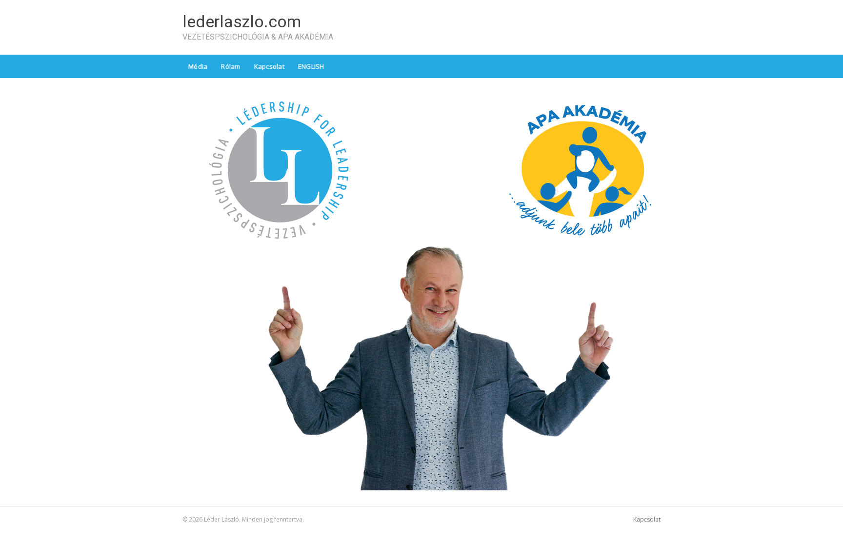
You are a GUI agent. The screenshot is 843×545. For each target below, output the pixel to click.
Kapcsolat (269, 66)
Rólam (230, 66)
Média (197, 66)
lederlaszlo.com (241, 21)
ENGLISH (311, 66)
